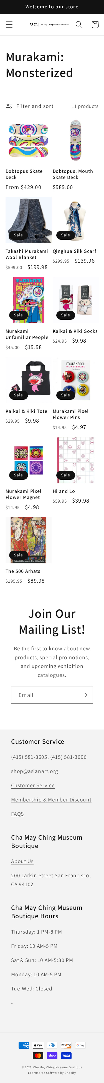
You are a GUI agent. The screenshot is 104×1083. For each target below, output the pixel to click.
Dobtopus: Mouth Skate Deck (73, 174)
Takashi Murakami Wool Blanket (27, 254)
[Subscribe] (85, 695)
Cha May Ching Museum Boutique (57, 1067)
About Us (22, 861)
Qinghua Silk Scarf (75, 251)
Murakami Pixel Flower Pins (71, 414)
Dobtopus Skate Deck (24, 174)
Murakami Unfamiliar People (27, 334)
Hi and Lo (64, 491)
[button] (9, 25)
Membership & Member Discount (51, 799)
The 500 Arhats (23, 571)
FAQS (17, 813)
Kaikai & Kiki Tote (26, 411)
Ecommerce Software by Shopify (52, 1073)
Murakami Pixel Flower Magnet (24, 494)
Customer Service (33, 785)
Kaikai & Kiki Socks (75, 331)
